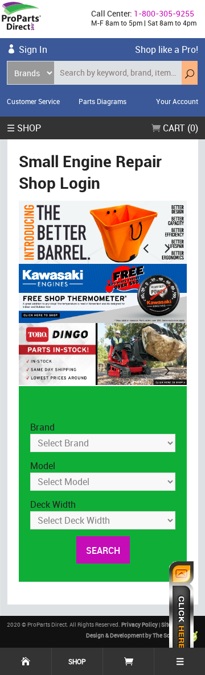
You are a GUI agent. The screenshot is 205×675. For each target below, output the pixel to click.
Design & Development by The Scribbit (135, 635)
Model (42, 465)
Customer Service (33, 101)
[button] (146, 248)
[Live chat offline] (181, 612)
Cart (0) (179, 128)
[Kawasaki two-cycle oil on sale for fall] (103, 293)
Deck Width (53, 504)
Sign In (33, 49)
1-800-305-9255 (164, 13)
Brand (42, 427)
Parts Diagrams (102, 101)
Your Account (177, 101)
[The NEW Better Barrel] (103, 231)
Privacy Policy (139, 624)
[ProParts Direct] (41, 19)
